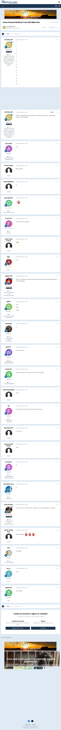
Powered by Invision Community (30, 727)
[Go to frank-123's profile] (9, 223)
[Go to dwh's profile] (9, 553)
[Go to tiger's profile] (9, 262)
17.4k (9, 382)
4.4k (9, 561)
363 (9, 419)
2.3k (9, 336)
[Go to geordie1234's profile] (9, 203)
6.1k (9, 269)
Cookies (34, 724)
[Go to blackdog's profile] (9, 328)
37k (9, 291)
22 (9, 600)
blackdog (9, 323)
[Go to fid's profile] (9, 411)
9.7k (9, 231)
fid (8, 406)
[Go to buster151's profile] (9, 374)
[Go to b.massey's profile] (9, 467)
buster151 (8, 369)
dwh (8, 548)
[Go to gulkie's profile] (9, 306)
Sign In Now (43, 628)
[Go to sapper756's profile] (9, 281)
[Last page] (11, 34)
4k (9, 314)
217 (9, 581)
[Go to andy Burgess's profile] (9, 509)
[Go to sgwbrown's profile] (9, 592)
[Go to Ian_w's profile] (9, 573)
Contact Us (27, 724)
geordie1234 (8, 198)
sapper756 (8, 276)
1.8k (9, 360)
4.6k (9, 475)
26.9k (9, 519)
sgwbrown (8, 587)
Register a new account (17, 628)
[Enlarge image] (40, 115)
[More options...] (57, 40)
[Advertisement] (18, 99)
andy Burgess (8, 504)
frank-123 (8, 218)
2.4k (9, 156)
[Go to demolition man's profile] (9, 489)
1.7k (9, 497)
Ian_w (8, 568)
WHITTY (8, 347)
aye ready (8, 143)
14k (9, 210)
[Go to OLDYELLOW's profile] (4, 27)
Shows (18, 28)
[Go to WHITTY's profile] (9, 352)
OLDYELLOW (11, 26)
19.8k (9, 54)
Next (8, 33)
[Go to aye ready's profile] (9, 148)
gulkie (9, 301)
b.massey (8, 462)
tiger (8, 257)
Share (44, 27)
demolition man (8, 484)
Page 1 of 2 (17, 33)
